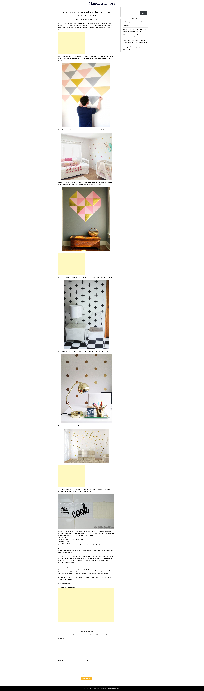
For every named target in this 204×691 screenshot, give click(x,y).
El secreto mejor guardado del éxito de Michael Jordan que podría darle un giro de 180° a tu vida (134, 48)
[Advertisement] (71, 43)
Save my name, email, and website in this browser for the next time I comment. (86, 674)
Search (124, 9)
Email (89, 660)
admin (97, 20)
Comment (61, 638)
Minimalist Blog (107, 688)
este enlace (68, 552)
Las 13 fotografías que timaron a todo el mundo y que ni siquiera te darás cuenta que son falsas (135, 23)
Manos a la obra (102, 3)
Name (60, 660)
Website (61, 668)
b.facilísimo (66, 583)
